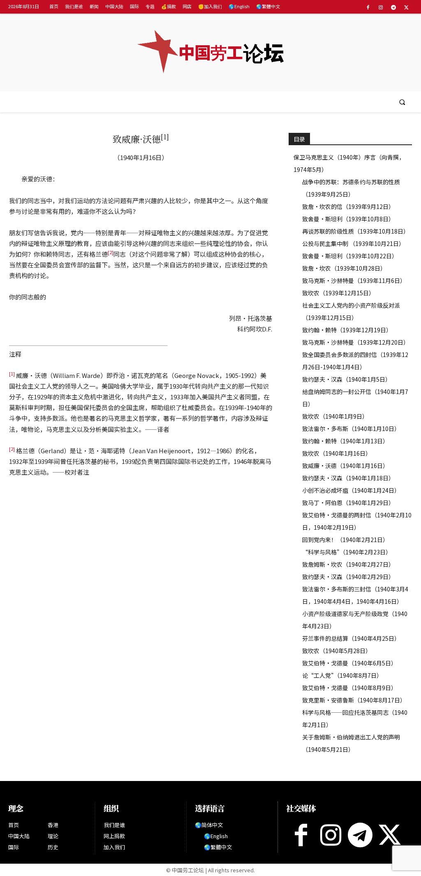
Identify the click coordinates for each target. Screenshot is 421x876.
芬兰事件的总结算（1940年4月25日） (351, 638)
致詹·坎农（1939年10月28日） (344, 268)
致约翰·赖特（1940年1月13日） (345, 441)
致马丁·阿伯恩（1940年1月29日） (348, 502)
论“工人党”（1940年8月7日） (342, 675)
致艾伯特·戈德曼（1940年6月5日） (349, 663)
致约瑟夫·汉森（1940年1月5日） (346, 379)
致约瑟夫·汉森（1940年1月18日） (348, 478)
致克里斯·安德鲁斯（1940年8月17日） (354, 700)
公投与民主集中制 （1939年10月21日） (353, 243)
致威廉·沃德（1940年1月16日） (345, 465)
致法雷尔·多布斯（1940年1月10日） (351, 428)
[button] (402, 101)
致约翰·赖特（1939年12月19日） (347, 330)
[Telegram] (393, 7)
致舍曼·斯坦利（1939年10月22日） (350, 256)
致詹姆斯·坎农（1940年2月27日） (348, 564)
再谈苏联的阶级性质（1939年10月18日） (355, 231)
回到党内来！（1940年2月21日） (345, 539)
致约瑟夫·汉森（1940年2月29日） (348, 576)
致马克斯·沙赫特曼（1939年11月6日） (354, 280)
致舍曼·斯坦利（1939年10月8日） (348, 219)
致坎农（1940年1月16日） (336, 453)
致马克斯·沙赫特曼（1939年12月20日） (355, 342)
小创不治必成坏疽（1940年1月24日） (351, 490)
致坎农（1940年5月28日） (336, 651)
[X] (406, 7)
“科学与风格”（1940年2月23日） (346, 552)
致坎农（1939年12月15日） (338, 293)
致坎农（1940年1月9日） (335, 416)
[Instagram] (380, 7)
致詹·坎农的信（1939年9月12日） (348, 206)
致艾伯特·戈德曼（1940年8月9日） (349, 688)
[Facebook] (367, 7)
